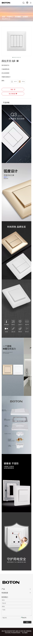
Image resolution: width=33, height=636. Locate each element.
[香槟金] (19, 81)
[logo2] (16, 582)
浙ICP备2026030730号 (9, 631)
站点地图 (24, 633)
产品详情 (6, 102)
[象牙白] (12, 81)
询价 (12, 89)
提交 (27, 622)
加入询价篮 (12, 94)
